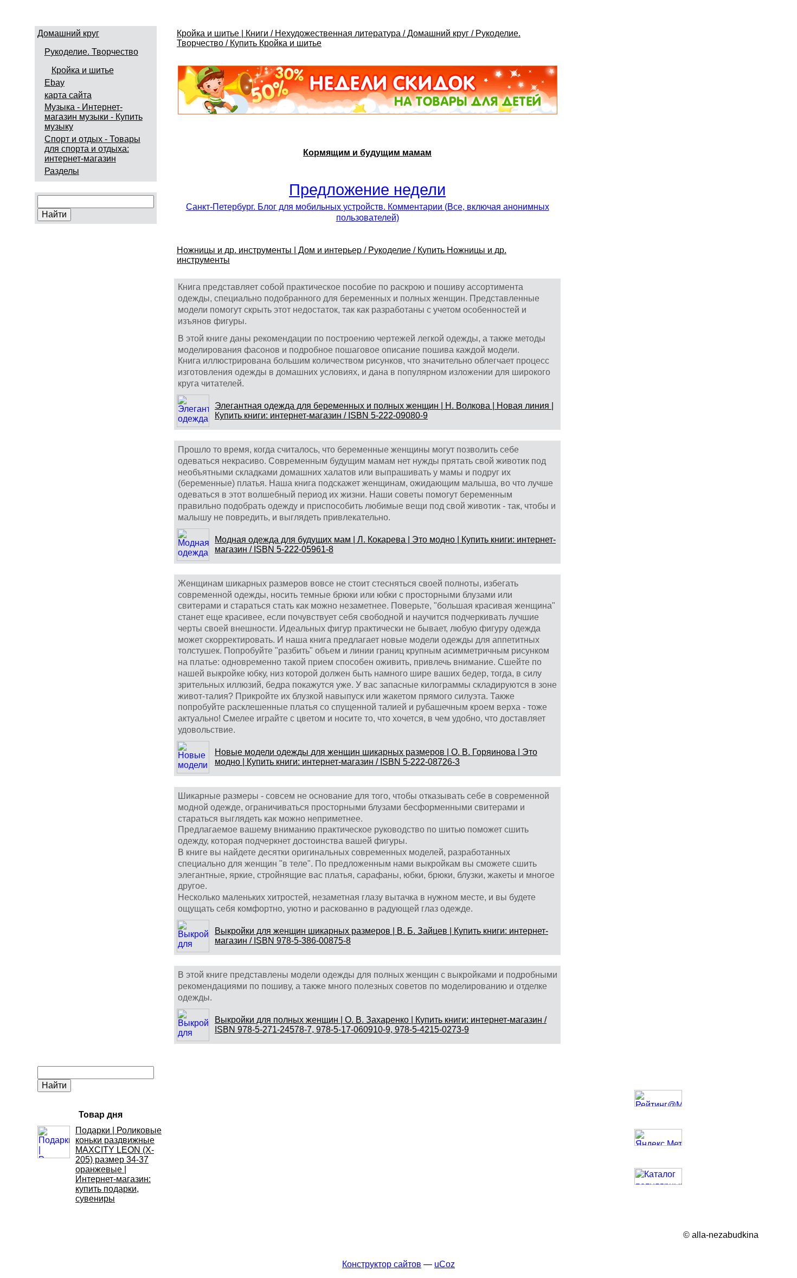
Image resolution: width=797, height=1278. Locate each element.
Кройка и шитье (83, 70)
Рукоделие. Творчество (91, 51)
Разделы (61, 171)
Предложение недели (367, 189)
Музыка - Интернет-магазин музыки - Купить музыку (93, 116)
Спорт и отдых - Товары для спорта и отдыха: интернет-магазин (92, 148)
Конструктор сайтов (381, 1264)
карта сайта (68, 95)
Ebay (54, 82)
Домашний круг (68, 33)
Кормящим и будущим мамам (367, 152)
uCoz (444, 1264)
